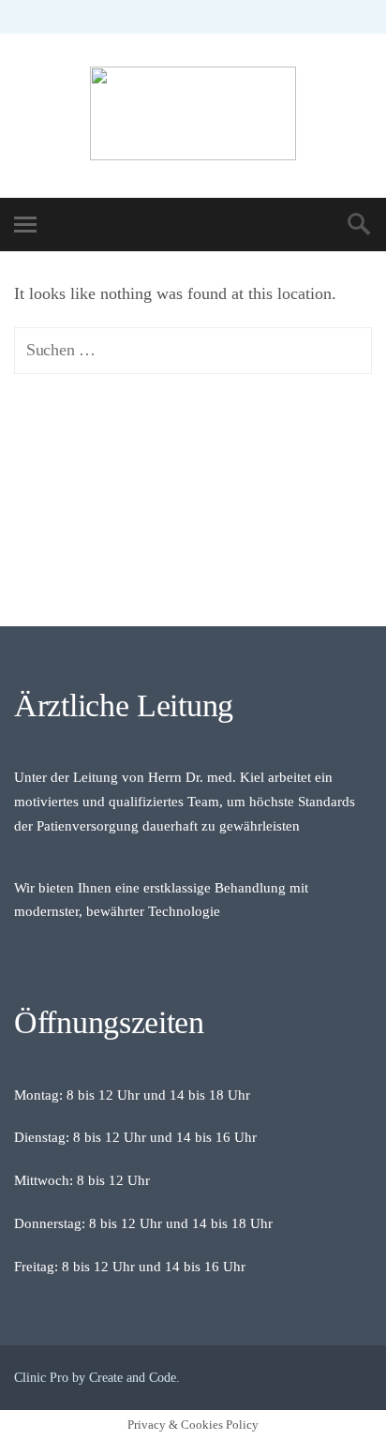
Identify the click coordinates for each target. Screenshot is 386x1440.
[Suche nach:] (193, 349)
